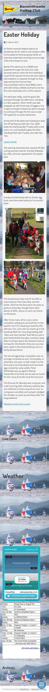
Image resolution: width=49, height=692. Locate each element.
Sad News (8, 417)
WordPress (24, 689)
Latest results (10, 141)
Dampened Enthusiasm (40, 418)
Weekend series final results (17, 404)
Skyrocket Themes (38, 689)
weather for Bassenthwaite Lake (19, 544)
